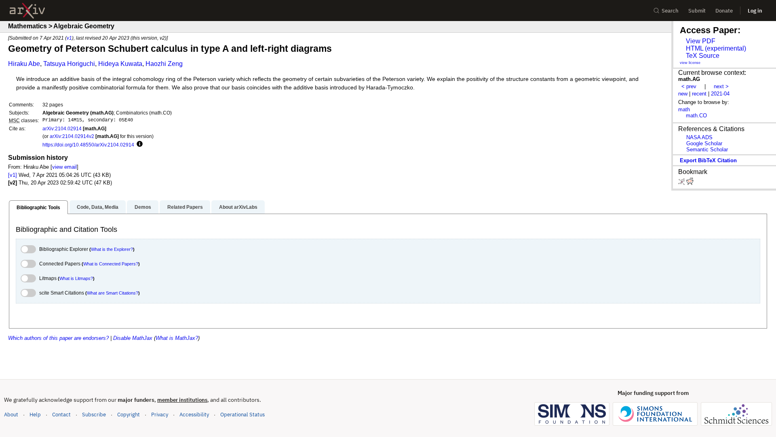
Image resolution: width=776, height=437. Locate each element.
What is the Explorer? (112, 249)
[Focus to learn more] (138, 144)
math (684, 109)
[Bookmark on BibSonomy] (682, 183)
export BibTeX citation (708, 160)
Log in (755, 10)
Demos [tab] (143, 207)
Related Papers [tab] (185, 207)
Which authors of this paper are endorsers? (58, 338)
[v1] (12, 175)
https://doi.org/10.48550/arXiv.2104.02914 (88, 144)
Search (670, 10)
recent (699, 94)
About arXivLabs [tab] (238, 207)
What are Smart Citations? (112, 293)
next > (721, 86)
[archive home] (27, 11)
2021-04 (720, 94)
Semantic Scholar (707, 149)
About (11, 414)
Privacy (159, 414)
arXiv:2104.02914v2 (72, 136)
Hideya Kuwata (120, 63)
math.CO (696, 115)
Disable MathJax (132, 338)
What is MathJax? (177, 338)
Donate (724, 10)
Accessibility (194, 414)
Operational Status (242, 414)
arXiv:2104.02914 (62, 128)
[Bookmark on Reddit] (690, 183)
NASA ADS (699, 137)
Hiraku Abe (24, 63)
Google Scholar (704, 143)
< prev (688, 86)
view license (690, 63)
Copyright (128, 414)
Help (35, 414)
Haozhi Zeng (164, 63)
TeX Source (702, 55)
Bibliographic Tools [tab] (38, 207)
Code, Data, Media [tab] (97, 207)
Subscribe (94, 414)
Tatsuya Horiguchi (69, 63)
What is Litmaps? (76, 278)
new (682, 94)
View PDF (700, 41)
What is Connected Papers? (110, 263)
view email (64, 167)
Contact (61, 414)
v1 (69, 37)
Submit (697, 10)
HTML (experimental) (716, 48)
